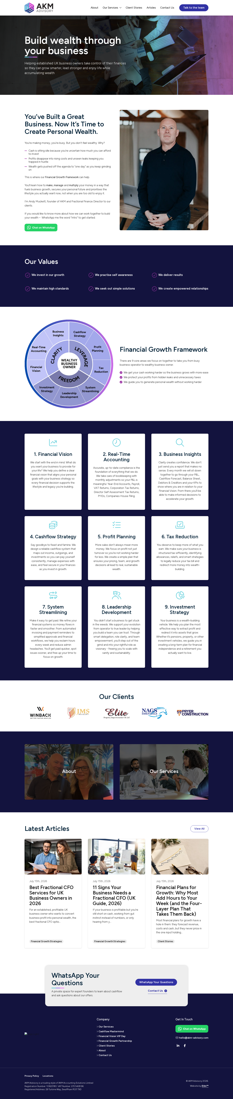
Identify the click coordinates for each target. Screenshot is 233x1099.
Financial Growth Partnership (115, 1040)
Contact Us (167, 7)
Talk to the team (193, 7)
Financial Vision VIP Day (112, 1036)
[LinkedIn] (178, 1045)
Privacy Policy (32, 1076)
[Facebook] (184, 1045)
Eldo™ (205, 1086)
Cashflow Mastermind (111, 1031)
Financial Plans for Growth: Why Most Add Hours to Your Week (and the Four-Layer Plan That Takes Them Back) (179, 900)
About (94, 7)
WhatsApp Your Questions (156, 982)
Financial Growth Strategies (46, 941)
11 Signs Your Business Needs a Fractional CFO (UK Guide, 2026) (114, 895)
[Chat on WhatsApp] (41, 228)
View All (199, 828)
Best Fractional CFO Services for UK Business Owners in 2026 (51, 895)
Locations (48, 1076)
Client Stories (134, 7)
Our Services (110, 7)
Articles (151, 7)
